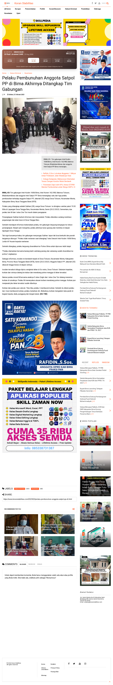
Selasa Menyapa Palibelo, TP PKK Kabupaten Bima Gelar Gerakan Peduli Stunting (99, 316)
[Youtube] (99, 3)
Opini (18, 13)
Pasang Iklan (54, 671)
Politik (42, 9)
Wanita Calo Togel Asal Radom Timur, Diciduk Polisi (93, 541)
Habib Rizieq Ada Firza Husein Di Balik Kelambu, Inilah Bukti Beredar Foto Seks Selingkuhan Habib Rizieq (94, 487)
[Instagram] (85, 663)
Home (8, 9)
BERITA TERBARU (89, 308)
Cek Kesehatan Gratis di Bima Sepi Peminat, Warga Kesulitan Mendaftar (57, 527)
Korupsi (18, 9)
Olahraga (97, 9)
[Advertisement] (18, 169)
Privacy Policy (55, 668)
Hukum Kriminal (71, 9)
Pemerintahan (30, 9)
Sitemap (43, 675)
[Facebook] (92, 3)
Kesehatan (8, 13)
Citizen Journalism (44, 668)
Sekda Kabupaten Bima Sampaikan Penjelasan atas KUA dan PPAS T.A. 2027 (98, 328)
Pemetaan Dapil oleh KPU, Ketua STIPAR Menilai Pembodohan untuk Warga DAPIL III (58, 186)
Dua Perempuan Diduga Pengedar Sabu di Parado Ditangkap (20, 550)
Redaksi (53, 664)
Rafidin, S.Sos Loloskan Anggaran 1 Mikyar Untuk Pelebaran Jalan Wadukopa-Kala (58, 174)
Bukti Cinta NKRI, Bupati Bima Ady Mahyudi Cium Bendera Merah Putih (94, 439)
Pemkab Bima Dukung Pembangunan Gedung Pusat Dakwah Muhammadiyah (97, 350)
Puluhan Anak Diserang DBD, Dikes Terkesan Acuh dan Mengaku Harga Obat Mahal (57, 549)
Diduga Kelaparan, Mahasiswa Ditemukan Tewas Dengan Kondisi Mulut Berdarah (58, 180)
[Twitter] (96, 3)
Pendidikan (85, 9)
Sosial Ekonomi (55, 9)
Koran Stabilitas (23, 3)
